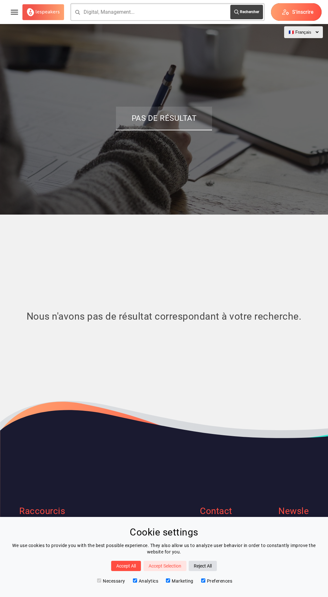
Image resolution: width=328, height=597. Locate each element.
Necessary (114, 581)
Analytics (149, 581)
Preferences (220, 581)
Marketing (182, 581)
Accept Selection (165, 565)
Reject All (203, 565)
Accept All (126, 565)
